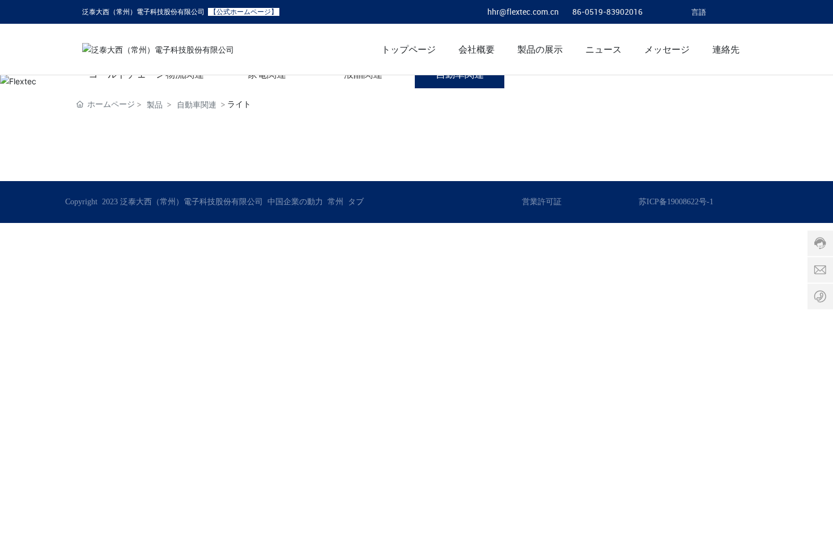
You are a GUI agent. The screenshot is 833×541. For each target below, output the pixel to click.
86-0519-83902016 (607, 11)
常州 (335, 201)
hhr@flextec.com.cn (523, 11)
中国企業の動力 (294, 201)
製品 (155, 104)
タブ (356, 201)
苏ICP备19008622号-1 (676, 201)
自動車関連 (196, 104)
